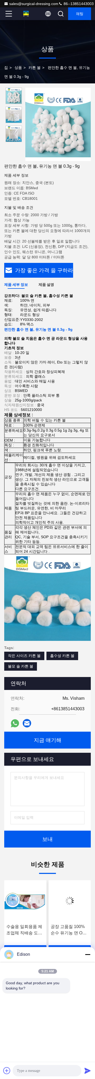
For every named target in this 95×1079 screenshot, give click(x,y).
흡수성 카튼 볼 (62, 656)
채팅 (79, 14)
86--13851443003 (78, 4)
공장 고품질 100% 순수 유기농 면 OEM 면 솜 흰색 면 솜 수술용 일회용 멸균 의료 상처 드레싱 (44, 930)
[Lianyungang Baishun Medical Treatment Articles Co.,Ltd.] (26, 13)
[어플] (15, 723)
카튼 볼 (34, 67)
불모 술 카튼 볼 (20, 666)
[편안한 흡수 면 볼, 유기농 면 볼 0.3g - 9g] (58, 124)
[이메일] (26, 723)
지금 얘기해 (47, 740)
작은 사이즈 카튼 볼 (24, 656)
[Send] (87, 1070)
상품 (18, 67)
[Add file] (7, 1070)
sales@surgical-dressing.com (33, 4)
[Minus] (87, 954)
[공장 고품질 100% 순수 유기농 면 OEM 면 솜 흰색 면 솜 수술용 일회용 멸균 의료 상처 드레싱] (44, 900)
